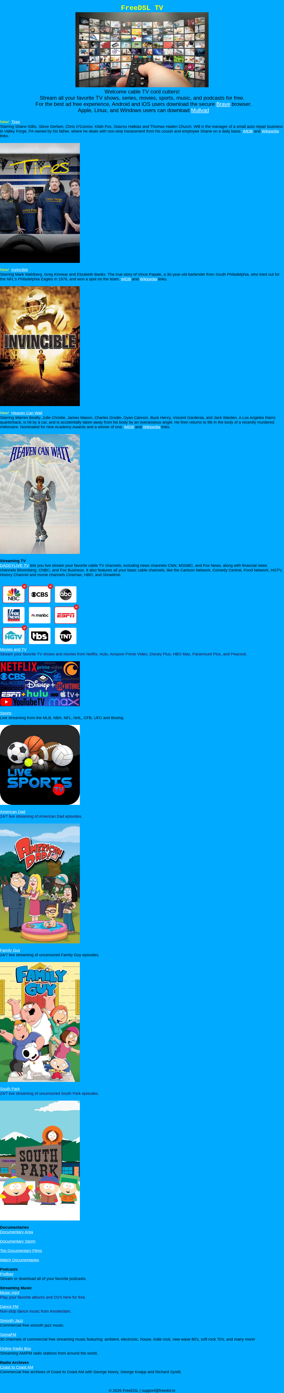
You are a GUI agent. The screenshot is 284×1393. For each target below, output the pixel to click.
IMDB (248, 131)
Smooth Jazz (11, 1320)
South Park (10, 1089)
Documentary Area (16, 1232)
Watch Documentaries (19, 1260)
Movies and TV (13, 649)
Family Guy (10, 950)
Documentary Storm (18, 1241)
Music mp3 (9, 1292)
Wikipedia (270, 131)
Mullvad (200, 110)
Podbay (7, 1274)
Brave (223, 104)
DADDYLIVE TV (14, 565)
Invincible (19, 270)
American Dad (12, 812)
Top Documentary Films (21, 1250)
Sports (6, 713)
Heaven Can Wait (26, 413)
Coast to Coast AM (16, 1367)
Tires (15, 122)
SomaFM (8, 1334)
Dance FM (9, 1306)
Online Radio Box (15, 1348)
